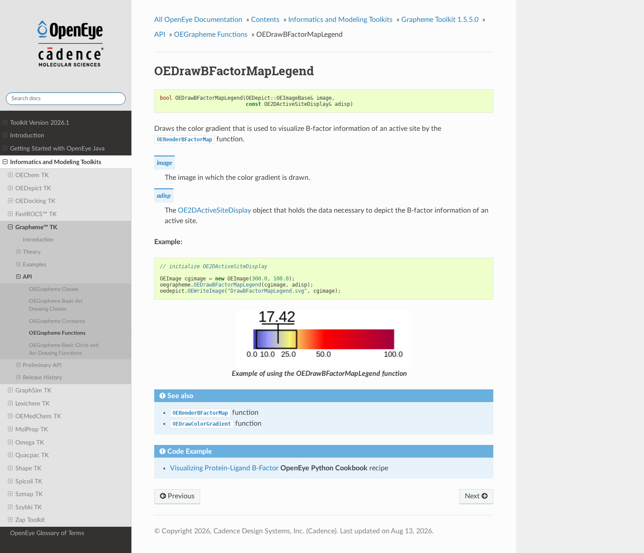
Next (473, 496)
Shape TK (28, 468)
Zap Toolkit (30, 520)
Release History (42, 378)
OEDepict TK (33, 188)
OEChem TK (32, 175)
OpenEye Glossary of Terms (47, 533)
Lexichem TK (32, 403)
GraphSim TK (33, 390)
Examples (34, 265)
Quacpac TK (32, 455)
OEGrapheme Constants (57, 321)
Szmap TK (28, 494)
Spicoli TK (28, 481)
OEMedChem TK (38, 416)
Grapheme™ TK (36, 227)
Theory (32, 252)
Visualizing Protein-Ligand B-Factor (224, 468)
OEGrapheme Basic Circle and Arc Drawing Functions (64, 349)
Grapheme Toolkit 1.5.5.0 (439, 19)
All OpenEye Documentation (198, 19)
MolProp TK (31, 429)
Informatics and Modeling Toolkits (55, 162)
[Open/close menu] (5, 123)
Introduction (27, 135)
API (27, 277)
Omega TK (29, 442)
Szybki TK (28, 507)
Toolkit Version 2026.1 (39, 122)
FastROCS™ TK (36, 214)
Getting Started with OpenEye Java (57, 148)
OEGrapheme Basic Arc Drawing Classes (56, 305)
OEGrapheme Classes (53, 289)
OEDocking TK (35, 201)
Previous (180, 496)
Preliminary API (42, 365)
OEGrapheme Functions (57, 333)
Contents (265, 19)
